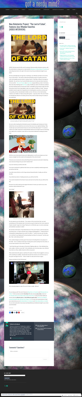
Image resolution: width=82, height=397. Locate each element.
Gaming (8, 9)
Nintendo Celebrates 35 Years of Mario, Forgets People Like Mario (67, 59)
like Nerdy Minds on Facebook (26, 301)
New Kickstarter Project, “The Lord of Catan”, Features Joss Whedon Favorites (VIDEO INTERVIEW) (27, 26)
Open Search (77, 13)
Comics (23, 9)
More (74, 9)
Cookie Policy (23, 394)
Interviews (46, 9)
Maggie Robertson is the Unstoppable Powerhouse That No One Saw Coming (67, 56)
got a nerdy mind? (62, 32)
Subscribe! (62, 37)
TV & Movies (16, 9)
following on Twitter (34, 69)
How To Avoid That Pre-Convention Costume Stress (44, 329)
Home (68, 9)
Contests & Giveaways (58, 9)
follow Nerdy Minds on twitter (41, 301)
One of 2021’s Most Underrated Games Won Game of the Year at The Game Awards (67, 52)
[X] (60, 27)
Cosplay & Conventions (34, 9)
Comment (45, 359)
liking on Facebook (43, 69)
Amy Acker (29, 82)
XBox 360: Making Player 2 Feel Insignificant (42, 326)
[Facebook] (62, 27)
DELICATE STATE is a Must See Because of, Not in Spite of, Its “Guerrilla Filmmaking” (68, 46)
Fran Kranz (24, 84)
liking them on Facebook (33, 292)
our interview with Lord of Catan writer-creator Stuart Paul (21, 295)
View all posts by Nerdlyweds (18, 338)
